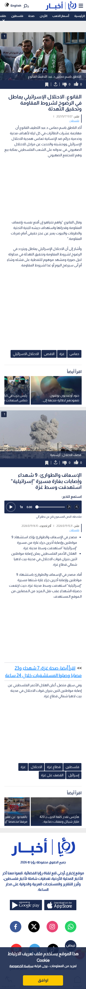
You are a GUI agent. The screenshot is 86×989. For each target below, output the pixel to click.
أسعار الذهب (60, 16)
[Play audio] (10, 507)
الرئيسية (79, 16)
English (16, 5)
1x (21, 507)
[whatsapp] (70, 926)
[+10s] (77, 507)
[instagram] (52, 926)
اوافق (43, 980)
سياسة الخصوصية (21, 966)
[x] (34, 926)
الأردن (43, 16)
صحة (31, 16)
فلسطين (17, 16)
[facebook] (15, 926)
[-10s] (69, 507)
